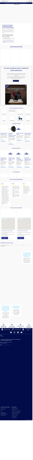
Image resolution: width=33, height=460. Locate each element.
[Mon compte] (28, 1)
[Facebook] (11, 372)
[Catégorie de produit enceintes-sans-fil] (12, 158)
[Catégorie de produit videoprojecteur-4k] (20, 152)
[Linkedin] (18, 372)
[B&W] (4, 215)
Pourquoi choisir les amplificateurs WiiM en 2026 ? (16, 347)
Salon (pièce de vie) (7, 58)
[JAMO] (28, 215)
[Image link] (2, 376)
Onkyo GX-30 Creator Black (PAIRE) (3, 199)
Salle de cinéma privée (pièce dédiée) (8, 61)
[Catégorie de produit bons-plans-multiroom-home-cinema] (28, 158)
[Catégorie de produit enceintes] (4, 158)
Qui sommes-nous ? (3, 448)
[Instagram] (14, 372)
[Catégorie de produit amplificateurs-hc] (28, 152)
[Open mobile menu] (1, 1)
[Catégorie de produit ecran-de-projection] (12, 151)
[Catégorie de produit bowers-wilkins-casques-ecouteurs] (20, 158)
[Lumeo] (12, 215)
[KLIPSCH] (20, 215)
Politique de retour (14, 449)
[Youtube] (21, 372)
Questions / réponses (15, 448)
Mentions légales (14, 456)
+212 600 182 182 (16, 4)
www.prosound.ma (3, 455)
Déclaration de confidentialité (16, 452)
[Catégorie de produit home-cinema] (4, 152)
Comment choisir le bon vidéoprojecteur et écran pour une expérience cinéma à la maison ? (27, 294)
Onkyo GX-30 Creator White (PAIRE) (12, 199)
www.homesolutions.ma (4, 454)
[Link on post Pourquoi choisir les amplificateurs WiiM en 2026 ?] (16, 315)
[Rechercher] (26, 1)
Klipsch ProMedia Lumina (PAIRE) (20, 199)
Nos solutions (2, 449)
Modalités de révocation (15, 453)
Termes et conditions (15, 455)
